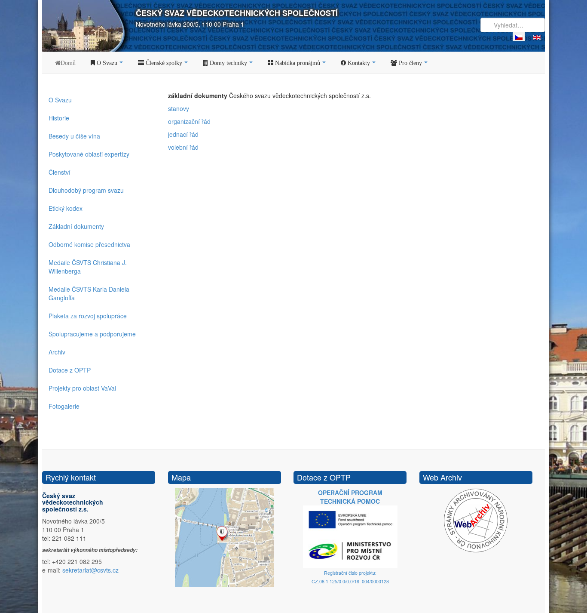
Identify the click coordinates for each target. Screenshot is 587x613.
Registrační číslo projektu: (350, 573)
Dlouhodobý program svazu (86, 190)
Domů (68, 63)
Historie (59, 118)
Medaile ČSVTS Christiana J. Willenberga (88, 266)
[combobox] (512, 25)
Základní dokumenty (76, 226)
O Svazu (60, 99)
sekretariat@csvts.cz (90, 570)
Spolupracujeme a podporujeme (92, 334)
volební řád (183, 147)
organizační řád (189, 121)
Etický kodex (66, 208)
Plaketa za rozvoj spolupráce (88, 315)
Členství (59, 172)
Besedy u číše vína (74, 136)
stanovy (178, 108)
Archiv (57, 352)
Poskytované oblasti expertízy (89, 154)
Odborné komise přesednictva (89, 244)
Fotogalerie (64, 406)
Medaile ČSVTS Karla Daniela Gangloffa (89, 293)
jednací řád (183, 134)
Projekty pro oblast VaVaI (82, 388)
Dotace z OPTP (70, 370)
